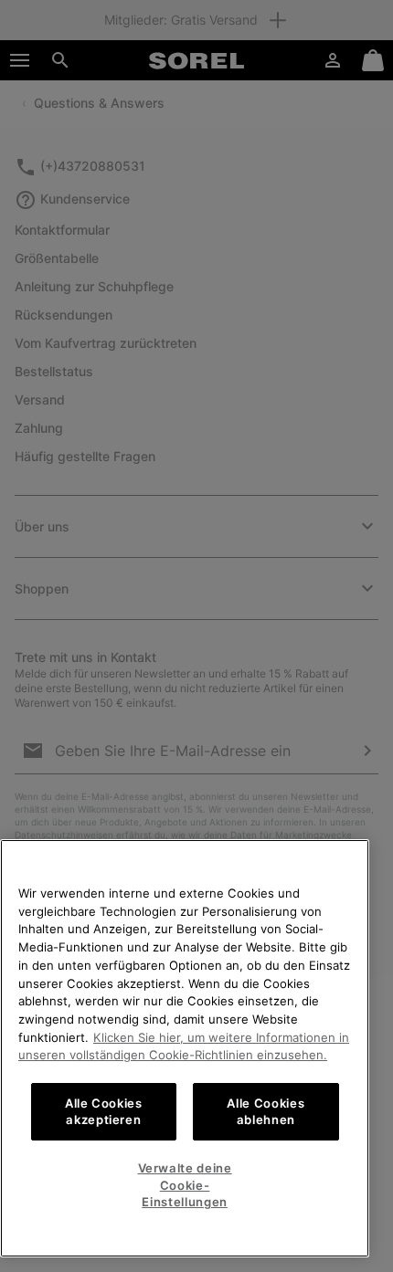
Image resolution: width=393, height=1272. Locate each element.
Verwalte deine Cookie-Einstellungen (185, 1185)
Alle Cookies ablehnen (265, 1111)
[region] (184, 1048)
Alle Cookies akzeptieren (104, 1111)
